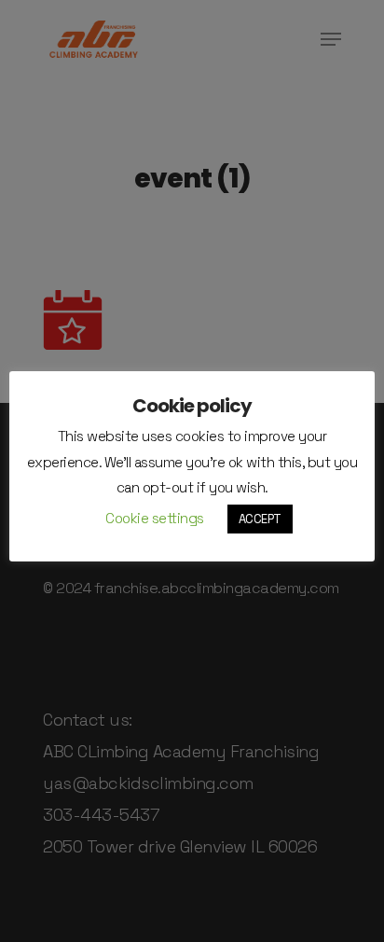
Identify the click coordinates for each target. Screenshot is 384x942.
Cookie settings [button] (154, 518)
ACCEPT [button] (260, 519)
